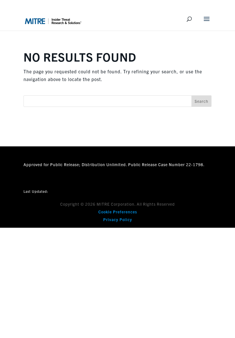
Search (201, 101)
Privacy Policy (117, 219)
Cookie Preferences (117, 211)
